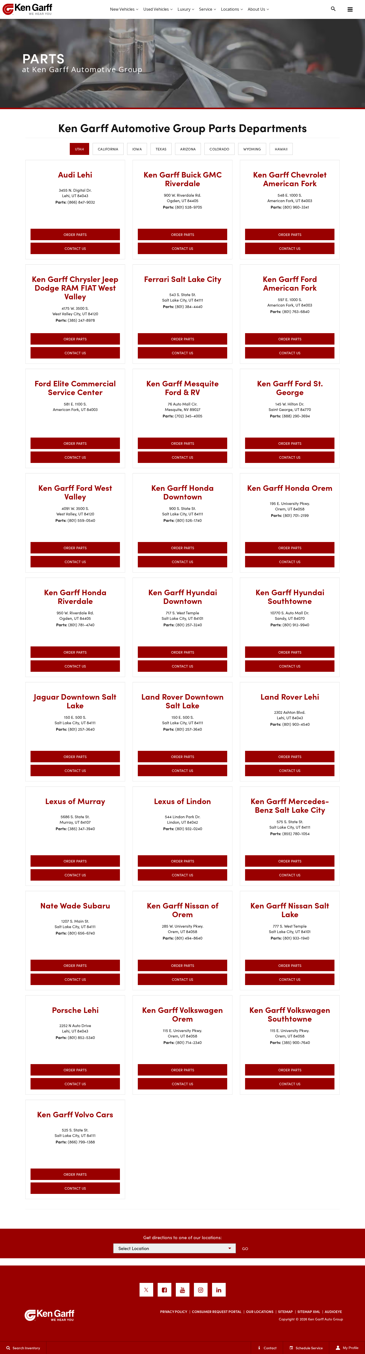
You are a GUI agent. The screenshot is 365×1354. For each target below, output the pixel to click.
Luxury (184, 9)
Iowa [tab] (137, 148)
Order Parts (75, 234)
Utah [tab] (79, 148)
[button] (350, 9)
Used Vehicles (156, 9)
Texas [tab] (161, 148)
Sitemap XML (308, 1311)
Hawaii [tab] (281, 148)
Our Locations (259, 1311)
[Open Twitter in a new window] (146, 1290)
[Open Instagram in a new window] (201, 1290)
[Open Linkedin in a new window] (219, 1290)
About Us (256, 9)
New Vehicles (122, 9)
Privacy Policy (173, 1311)
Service (205, 9)
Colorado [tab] (219, 148)
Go (245, 1248)
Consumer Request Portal (216, 1311)
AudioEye (333, 1311)
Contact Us (75, 248)
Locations (230, 9)
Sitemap (285, 1311)
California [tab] (108, 148)
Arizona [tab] (188, 148)
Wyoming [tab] (252, 148)
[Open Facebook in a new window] (164, 1290)
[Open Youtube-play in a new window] (182, 1290)
